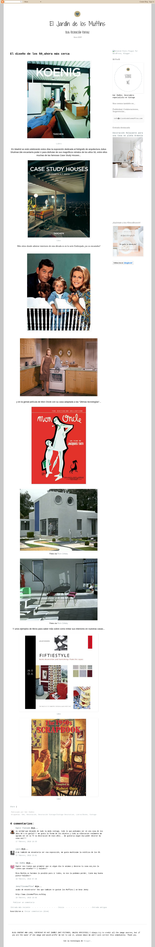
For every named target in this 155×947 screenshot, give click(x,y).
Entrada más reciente (20, 907)
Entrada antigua (99, 907)
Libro (59, 144)
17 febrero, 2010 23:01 (26, 855)
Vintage (93, 815)
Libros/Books (82, 815)
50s (23, 815)
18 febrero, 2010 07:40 (26, 879)
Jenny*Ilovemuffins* (25, 886)
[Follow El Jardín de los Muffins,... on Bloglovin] (123, 264)
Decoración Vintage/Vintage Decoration (56, 815)
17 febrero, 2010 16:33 (26, 842)
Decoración (31, 815)
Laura (18, 849)
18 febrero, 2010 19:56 (26, 898)
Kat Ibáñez (20, 863)
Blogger (87, 941)
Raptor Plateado (23, 828)
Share (12, 807)
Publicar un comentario (24, 902)
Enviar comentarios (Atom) (37, 911)
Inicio (61, 907)
